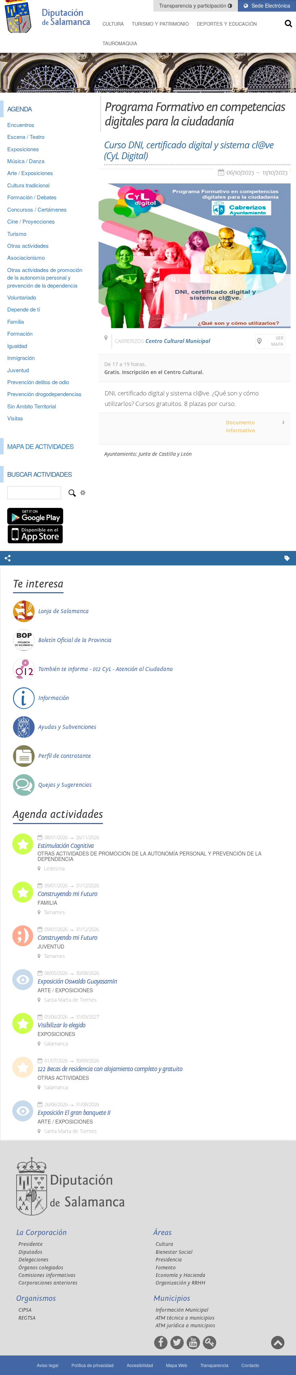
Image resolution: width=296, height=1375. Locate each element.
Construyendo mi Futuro (67, 894)
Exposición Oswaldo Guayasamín (77, 981)
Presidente (30, 1244)
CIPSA (24, 1310)
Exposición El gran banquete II (74, 1113)
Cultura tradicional (28, 185)
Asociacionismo (26, 257)
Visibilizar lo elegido (61, 1025)
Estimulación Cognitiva (65, 846)
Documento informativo (240, 426)
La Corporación (41, 1232)
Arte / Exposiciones (30, 173)
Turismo (16, 233)
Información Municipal (182, 1310)
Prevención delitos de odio (38, 382)
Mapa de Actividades (40, 446)
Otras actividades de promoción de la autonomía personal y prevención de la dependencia (44, 277)
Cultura (113, 23)
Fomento (166, 1268)
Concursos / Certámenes (37, 209)
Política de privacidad (92, 1365)
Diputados (30, 1252)
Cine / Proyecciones (31, 221)
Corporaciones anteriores (47, 1283)
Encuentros (20, 124)
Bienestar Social (174, 1252)
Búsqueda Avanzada (82, 492)
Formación (19, 333)
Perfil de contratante (64, 756)
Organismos (36, 1298)
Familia (15, 321)
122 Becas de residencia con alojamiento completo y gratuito (110, 1069)
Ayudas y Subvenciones (67, 727)
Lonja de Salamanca (63, 611)
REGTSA (26, 1318)
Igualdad (17, 345)
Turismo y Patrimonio (160, 23)
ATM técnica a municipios (185, 1318)
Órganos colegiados (40, 1268)
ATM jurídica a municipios (185, 1326)
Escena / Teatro (25, 136)
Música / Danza (25, 161)
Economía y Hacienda (180, 1275)
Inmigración (21, 357)
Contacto (250, 1365)
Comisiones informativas (46, 1275)
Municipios (171, 1298)
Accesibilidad (140, 1365)
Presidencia (169, 1260)
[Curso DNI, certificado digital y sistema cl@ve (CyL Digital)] (195, 255)
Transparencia (214, 1365)
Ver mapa (277, 341)
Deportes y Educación (227, 23)
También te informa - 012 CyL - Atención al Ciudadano (105, 669)
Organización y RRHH (180, 1283)
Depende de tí (23, 309)
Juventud (18, 370)
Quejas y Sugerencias (65, 785)
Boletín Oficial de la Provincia (75, 640)
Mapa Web (176, 1365)
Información (53, 698)
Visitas (15, 418)
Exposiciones (23, 149)
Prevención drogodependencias (44, 394)
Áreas (162, 1232)
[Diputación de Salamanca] (49, 16)
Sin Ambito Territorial (31, 406)
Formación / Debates (32, 197)
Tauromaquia (120, 43)
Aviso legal (47, 1365)
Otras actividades (28, 245)
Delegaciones (33, 1260)
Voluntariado (21, 297)
